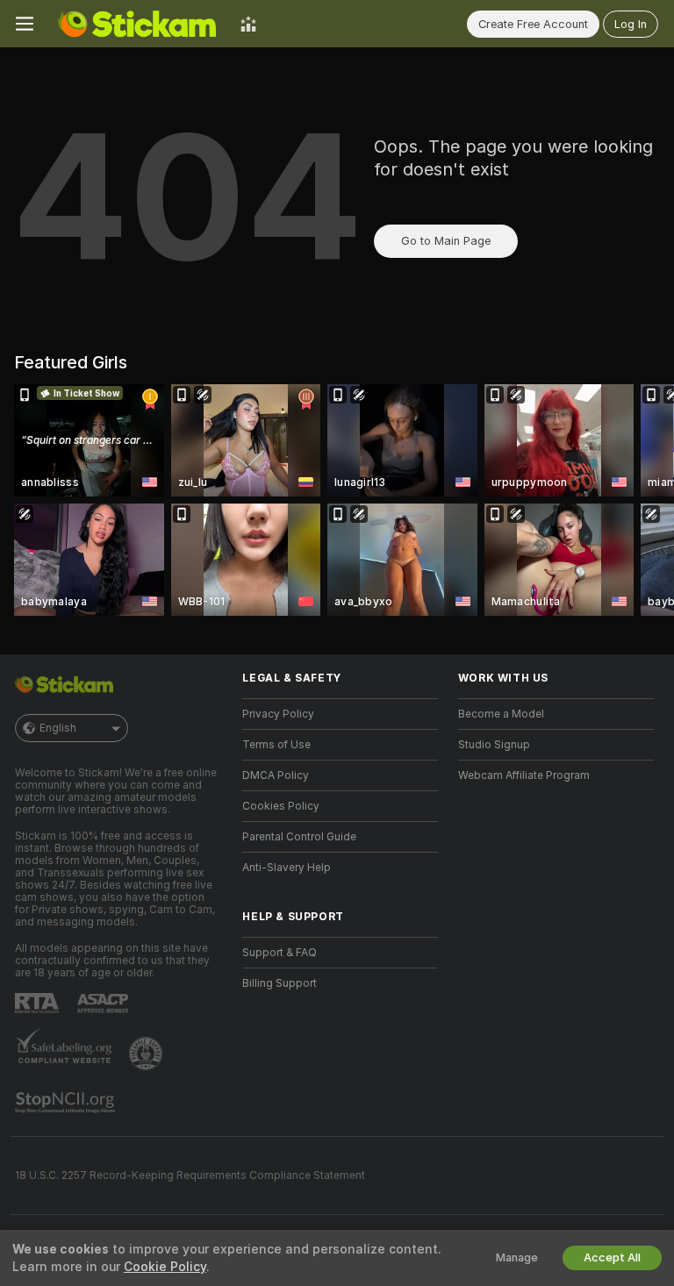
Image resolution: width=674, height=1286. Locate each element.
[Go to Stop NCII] (66, 1102)
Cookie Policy (165, 1267)
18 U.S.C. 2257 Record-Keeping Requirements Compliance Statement (190, 1175)
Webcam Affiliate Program (524, 775)
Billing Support (279, 983)
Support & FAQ (279, 953)
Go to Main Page (446, 240)
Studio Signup (494, 745)
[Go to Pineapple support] (147, 1053)
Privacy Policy (278, 714)
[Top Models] (248, 23)
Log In (630, 24)
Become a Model (501, 714)
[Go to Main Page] (137, 23)
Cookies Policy (280, 806)
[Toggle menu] (24, 23)
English (57, 728)
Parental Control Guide (299, 837)
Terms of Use (276, 745)
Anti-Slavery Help (286, 867)
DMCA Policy (275, 775)
